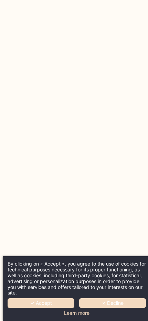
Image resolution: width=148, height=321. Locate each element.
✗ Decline (113, 303)
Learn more (76, 313)
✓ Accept (41, 303)
